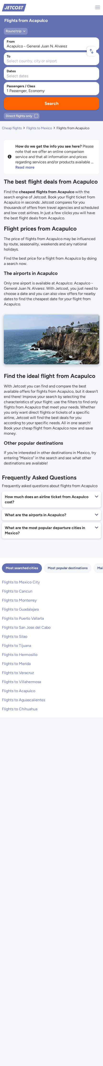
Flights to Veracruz (18, 672)
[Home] (14, 7)
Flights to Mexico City (21, 582)
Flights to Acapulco (18, 691)
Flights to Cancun (17, 591)
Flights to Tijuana (16, 645)
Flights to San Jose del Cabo (26, 627)
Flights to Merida (16, 663)
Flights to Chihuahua (19, 709)
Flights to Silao (14, 636)
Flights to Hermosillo (19, 654)
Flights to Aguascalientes (23, 700)
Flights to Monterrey (19, 600)
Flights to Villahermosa (21, 682)
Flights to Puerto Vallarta (23, 618)
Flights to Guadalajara (20, 609)
